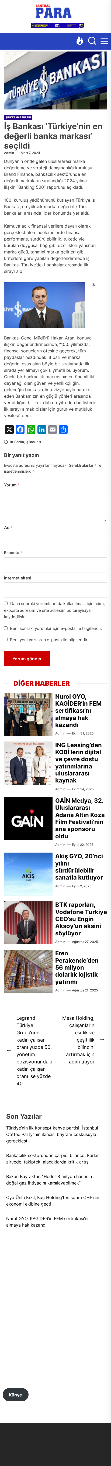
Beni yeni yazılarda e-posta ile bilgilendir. (49, 639)
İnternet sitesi (17, 578)
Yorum (12, 484)
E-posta (13, 552)
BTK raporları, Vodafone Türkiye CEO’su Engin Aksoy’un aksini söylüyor (81, 919)
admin (9, 153)
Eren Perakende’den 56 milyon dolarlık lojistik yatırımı (77, 967)
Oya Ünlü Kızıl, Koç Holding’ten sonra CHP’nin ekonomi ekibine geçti (52, 1201)
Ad (8, 527)
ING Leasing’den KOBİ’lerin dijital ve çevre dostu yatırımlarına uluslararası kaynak (78, 762)
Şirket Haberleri (18, 117)
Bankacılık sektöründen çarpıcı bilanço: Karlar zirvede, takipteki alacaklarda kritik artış (52, 1159)
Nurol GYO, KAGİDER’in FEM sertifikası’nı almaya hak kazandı (78, 711)
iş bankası (33, 442)
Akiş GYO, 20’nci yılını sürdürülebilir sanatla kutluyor (79, 867)
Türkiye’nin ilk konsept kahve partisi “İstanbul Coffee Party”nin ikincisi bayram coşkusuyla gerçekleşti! (52, 1134)
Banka (19, 442)
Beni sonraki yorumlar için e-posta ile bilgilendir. (56, 628)
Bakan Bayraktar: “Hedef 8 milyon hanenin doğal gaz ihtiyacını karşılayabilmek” (49, 1180)
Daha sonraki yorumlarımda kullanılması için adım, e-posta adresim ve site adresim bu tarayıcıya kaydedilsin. (54, 610)
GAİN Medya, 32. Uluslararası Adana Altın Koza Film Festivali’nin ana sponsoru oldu (80, 818)
